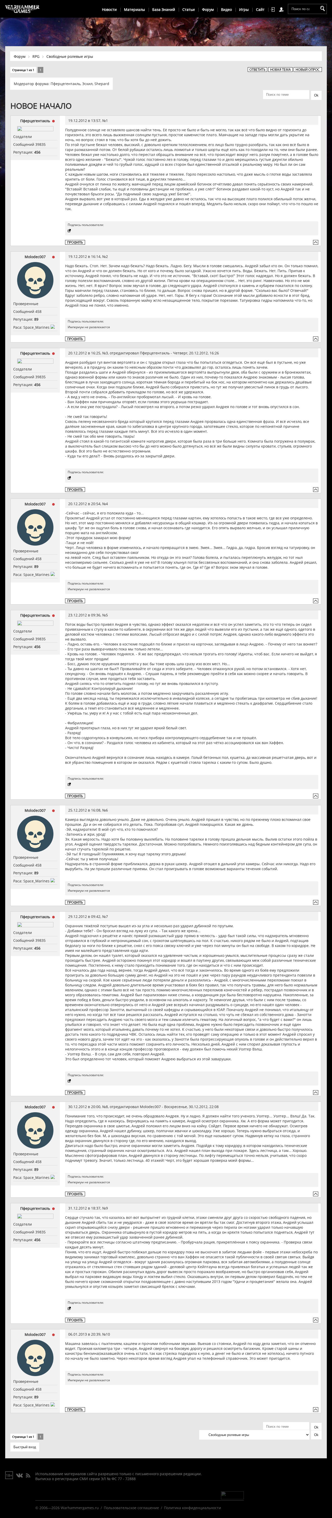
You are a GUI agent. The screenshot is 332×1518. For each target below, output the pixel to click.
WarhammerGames (22, 9)
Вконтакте (19, 1475)
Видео (226, 9)
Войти (273, 10)
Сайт (260, 9)
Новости (109, 9)
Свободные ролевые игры (69, 56)
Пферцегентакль (65, 83)
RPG (35, 56)
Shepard (101, 83)
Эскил (87, 83)
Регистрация (282, 10)
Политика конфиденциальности (192, 1507)
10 (108, 1334)
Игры (244, 9)
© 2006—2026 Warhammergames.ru (67, 1507)
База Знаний (163, 9)
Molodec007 (35, 256)
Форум (208, 9)
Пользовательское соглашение (131, 1507)
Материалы (134, 9)
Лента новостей (28, 1475)
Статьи (188, 9)
